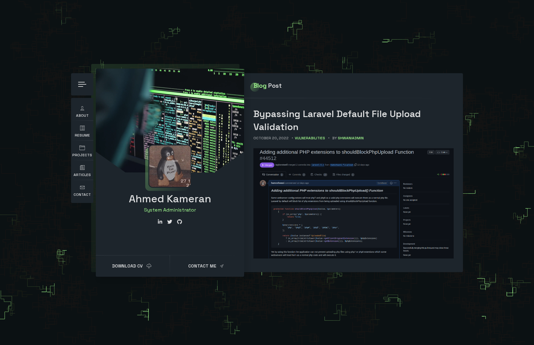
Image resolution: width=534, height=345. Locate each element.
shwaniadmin (351, 138)
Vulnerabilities (310, 138)
